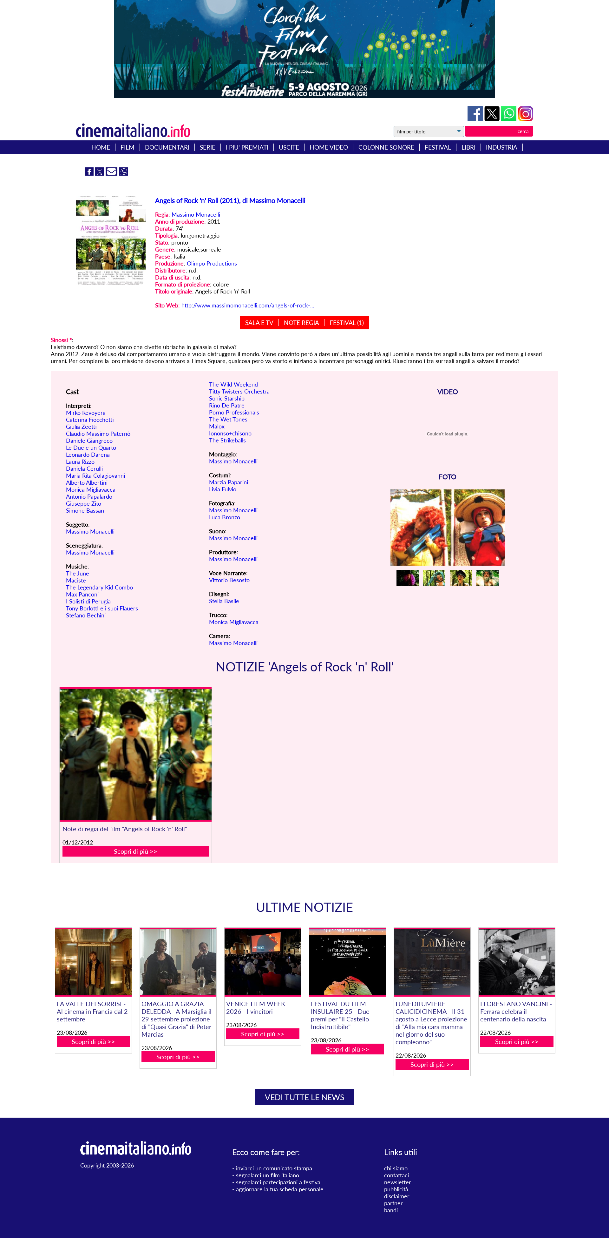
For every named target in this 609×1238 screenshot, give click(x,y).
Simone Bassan (85, 510)
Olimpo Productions (212, 263)
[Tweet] (492, 119)
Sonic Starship (227, 398)
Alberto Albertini (87, 482)
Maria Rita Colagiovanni (95, 475)
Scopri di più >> (135, 851)
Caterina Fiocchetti (90, 419)
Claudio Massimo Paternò (98, 433)
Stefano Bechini (86, 615)
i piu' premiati (247, 147)
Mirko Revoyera (86, 412)
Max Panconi (82, 594)
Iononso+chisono (230, 433)
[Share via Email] (112, 173)
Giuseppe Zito (83, 503)
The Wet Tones (228, 419)
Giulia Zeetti (81, 426)
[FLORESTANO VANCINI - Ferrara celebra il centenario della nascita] (517, 962)
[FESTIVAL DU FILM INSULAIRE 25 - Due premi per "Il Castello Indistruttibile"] (347, 962)
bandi (391, 1210)
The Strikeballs (227, 440)
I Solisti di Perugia (88, 601)
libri (468, 147)
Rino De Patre (227, 405)
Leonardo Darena (88, 454)
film (127, 147)
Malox (217, 426)
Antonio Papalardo (89, 496)
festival (438, 147)
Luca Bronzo (224, 517)
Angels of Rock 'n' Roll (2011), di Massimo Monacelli (230, 200)
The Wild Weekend (233, 384)
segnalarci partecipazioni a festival (279, 1182)
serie (207, 147)
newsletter (397, 1182)
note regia (301, 322)
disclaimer (396, 1196)
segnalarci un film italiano (267, 1175)
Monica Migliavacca (90, 489)
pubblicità (396, 1189)
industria (501, 147)
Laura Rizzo (80, 461)
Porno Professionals (234, 412)
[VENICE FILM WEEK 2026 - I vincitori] (263, 962)
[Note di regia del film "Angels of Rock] (136, 754)
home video (329, 147)
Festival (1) (347, 322)
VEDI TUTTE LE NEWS (304, 1097)
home (100, 147)
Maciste (76, 580)
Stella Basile (224, 600)
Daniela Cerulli (84, 468)
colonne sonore (386, 147)
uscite (289, 147)
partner (393, 1203)
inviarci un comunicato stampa (274, 1168)
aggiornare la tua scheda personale (280, 1189)
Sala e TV (259, 322)
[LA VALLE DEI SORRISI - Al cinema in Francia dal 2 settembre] (93, 962)
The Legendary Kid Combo (99, 587)
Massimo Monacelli (196, 214)
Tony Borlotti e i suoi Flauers (102, 608)
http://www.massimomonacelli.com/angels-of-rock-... (247, 305)
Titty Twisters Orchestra (239, 391)
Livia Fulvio (222, 489)
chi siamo (396, 1168)
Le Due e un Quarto (91, 447)
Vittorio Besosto (229, 579)
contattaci (396, 1175)
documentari (167, 147)
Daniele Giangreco (89, 440)
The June (77, 573)
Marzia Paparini (228, 482)
